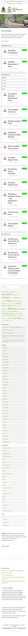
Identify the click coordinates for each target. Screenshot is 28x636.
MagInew (10, 306)
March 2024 (5, 399)
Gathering (14, 301)
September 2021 (6, 419)
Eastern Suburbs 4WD (7, 456)
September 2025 (6, 367)
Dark (18, 294)
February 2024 (5, 402)
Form (8, 300)
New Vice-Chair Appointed (8, 332)
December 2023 (6, 407)
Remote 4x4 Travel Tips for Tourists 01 (13, 255)
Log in (4, 516)
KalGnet (18, 304)
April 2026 (5, 353)
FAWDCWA (5, 462)
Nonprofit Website (6, 628)
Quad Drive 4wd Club (7, 493)
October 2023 (5, 410)
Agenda (3, 292)
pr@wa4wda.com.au (11, 3)
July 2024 (4, 387)
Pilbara (21, 313)
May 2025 (5, 373)
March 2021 (5, 427)
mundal (4, 485)
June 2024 (5, 390)
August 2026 (5, 347)
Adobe (16, 37)
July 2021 (4, 422)
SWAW (4, 499)
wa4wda (4, 507)
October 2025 (5, 364)
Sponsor (4, 496)
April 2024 (5, 396)
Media (15, 306)
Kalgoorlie (4, 306)
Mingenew (4, 309)
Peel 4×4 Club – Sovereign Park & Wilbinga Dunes (12, 327)
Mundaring (14, 311)
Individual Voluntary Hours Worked (14, 134)
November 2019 (6, 436)
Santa (21, 315)
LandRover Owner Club (7, 473)
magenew (4, 476)
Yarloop (11, 320)
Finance (4, 301)
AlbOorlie (12, 292)
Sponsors (10, 318)
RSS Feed (20, 628)
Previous (3, 41)
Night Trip (16, 313)
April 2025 (5, 376)
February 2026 (5, 356)
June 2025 (5, 370)
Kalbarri (13, 303)
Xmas (3, 320)
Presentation (9, 315)
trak (3, 502)
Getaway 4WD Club (6, 468)
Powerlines (4, 315)
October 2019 (5, 439)
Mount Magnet (21, 309)
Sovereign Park (4, 318)
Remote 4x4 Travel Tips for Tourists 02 (13, 241)
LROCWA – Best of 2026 (7, 330)
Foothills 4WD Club (6, 465)
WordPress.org (5, 525)
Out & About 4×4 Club (7, 487)
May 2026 (5, 350)
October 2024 (5, 382)
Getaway (20, 301)
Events (4, 459)
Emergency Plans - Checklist (12, 171)
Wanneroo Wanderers (7, 510)
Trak (14, 318)
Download (25, 50)
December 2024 (6, 379)
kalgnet (4, 470)
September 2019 (6, 441)
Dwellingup (16, 297)
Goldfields (4, 303)
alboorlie (4, 450)
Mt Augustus (4, 311)
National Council (8, 313)
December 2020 (6, 430)
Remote (14, 315)
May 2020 (5, 433)
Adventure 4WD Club (7, 448)
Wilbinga (23, 318)
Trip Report (5, 505)
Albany (8, 292)
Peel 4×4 (4, 490)
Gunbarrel (9, 303)
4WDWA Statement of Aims (13, 64)
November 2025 (6, 362)
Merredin (19, 305)
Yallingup (6, 320)
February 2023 (5, 413)
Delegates (6, 297)
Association (7, 294)
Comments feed (6, 522)
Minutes (12, 308)
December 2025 (6, 359)
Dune (11, 297)
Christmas (14, 294)
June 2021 (5, 424)
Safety (18, 315)
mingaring (5, 482)
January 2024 (5, 404)
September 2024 (6, 384)
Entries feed (5, 519)
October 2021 (5, 416)
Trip (19, 318)
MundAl (9, 311)
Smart (23, 315)
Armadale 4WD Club (7, 453)
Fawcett (21, 297)
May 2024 (5, 393)
